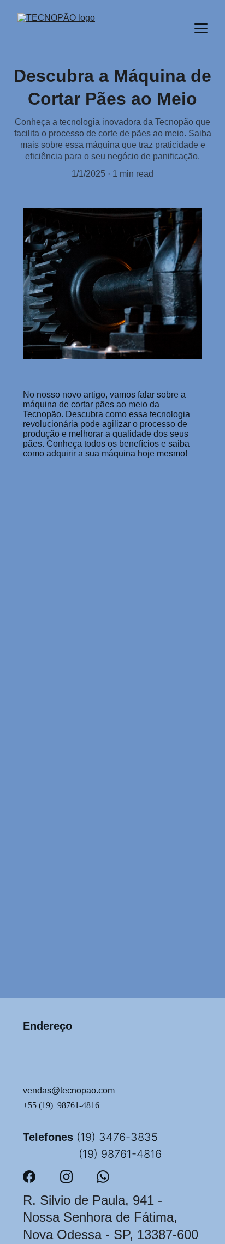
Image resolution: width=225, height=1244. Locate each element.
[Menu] (201, 28)
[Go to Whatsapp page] (103, 1176)
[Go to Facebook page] (29, 1176)
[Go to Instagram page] (66, 1176)
